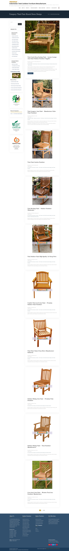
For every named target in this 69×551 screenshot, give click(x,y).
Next (44, 510)
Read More (30, 73)
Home (20, 7)
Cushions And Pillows (15, 54)
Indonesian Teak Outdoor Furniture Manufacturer (27, 4)
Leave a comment (37, 118)
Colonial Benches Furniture (16, 65)
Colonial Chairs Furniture (15, 67)
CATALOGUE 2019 (54, 7)
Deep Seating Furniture (15, 46)
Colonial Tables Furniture (15, 69)
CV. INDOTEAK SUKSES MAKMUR (17, 113)
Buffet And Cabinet (15, 64)
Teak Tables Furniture (26, 523)
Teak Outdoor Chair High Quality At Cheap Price (42, 256)
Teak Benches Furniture (15, 37)
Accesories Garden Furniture (16, 51)
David (11, 113)
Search (20, 24)
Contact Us (48, 7)
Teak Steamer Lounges (15, 42)
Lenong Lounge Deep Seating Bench (16, 87)
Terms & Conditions (42, 7)
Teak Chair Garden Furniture (36, 162)
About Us (23, 7)
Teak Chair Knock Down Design (48, 118)
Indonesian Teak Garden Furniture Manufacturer (53, 548)
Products (27, 7)
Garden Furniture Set (26, 519)
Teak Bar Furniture (14, 47)
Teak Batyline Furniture (15, 44)
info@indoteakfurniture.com (16, 539)
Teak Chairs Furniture (48, 405)
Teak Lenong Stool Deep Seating (16, 85)
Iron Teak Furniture (14, 56)
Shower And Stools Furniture (16, 49)
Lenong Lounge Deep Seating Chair (16, 89)
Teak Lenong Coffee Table (15, 83)
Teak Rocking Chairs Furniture (34, 216)
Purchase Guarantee (34, 7)
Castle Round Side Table (14, 81)
